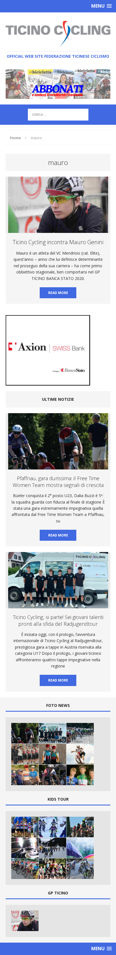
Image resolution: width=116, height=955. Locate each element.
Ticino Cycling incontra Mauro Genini (58, 242)
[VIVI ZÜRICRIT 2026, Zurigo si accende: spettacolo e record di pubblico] (52, 754)
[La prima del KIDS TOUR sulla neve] (52, 827)
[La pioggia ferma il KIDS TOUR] (25, 848)
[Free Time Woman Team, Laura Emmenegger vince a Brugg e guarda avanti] (25, 775)
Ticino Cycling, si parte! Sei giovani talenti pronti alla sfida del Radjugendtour (58, 620)
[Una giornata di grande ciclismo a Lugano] (25, 868)
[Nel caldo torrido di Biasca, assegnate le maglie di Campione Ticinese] (25, 827)
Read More (58, 292)
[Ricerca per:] (58, 114)
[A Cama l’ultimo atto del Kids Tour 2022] (52, 868)
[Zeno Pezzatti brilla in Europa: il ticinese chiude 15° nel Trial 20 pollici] (80, 754)
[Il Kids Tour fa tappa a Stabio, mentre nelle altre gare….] (80, 827)
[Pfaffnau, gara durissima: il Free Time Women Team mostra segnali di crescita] (25, 733)
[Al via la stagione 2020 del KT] (52, 848)
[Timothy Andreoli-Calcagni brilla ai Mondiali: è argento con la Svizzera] (25, 754)
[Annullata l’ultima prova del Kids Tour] (80, 848)
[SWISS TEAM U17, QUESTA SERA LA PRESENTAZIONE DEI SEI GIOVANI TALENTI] (80, 733)
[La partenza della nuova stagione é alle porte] (80, 868)
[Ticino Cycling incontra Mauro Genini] (25, 921)
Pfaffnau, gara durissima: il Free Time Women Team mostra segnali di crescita (58, 481)
